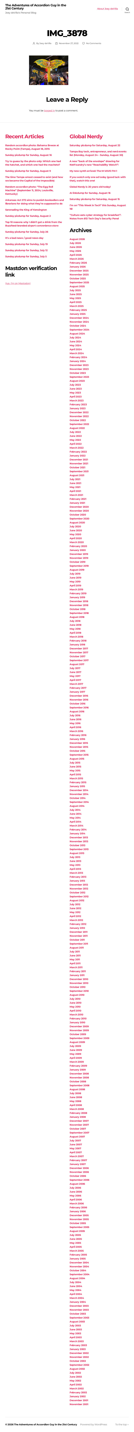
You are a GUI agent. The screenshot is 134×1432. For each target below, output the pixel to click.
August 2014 (77, 806)
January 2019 (77, 597)
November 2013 (79, 841)
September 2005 (79, 1227)
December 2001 (79, 1400)
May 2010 (75, 1006)
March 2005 (77, 1250)
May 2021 (75, 487)
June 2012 (75, 908)
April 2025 (76, 302)
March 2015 (76, 778)
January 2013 (77, 880)
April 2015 (75, 774)
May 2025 (75, 298)
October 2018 (77, 609)
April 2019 (75, 585)
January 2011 (77, 975)
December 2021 (79, 459)
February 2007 (78, 1160)
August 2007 (77, 1136)
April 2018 (75, 632)
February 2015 (78, 782)
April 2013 (75, 869)
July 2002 (75, 1372)
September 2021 (79, 471)
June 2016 (75, 719)
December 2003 (79, 1305)
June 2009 (76, 1050)
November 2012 (79, 888)
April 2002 (76, 1384)
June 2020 (76, 530)
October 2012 (77, 892)
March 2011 (76, 967)
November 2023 (79, 369)
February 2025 (78, 310)
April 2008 (76, 1105)
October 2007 (78, 1128)
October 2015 (77, 750)
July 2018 (75, 621)
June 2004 (76, 1286)
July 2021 (75, 479)
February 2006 (78, 1207)
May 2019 (75, 581)
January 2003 (78, 1349)
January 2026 (78, 266)
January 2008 (78, 1117)
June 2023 (76, 388)
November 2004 (79, 1266)
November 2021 (79, 463)
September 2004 (79, 1274)
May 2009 (75, 1054)
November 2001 (79, 1404)
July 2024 (75, 337)
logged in (49, 110)
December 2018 (79, 601)
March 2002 (77, 1388)
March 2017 (76, 684)
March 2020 (77, 542)
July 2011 (75, 951)
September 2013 (79, 849)
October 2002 (78, 1361)
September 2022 (79, 424)
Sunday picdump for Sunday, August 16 (28, 155)
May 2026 (75, 251)
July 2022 (75, 432)
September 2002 (79, 1365)
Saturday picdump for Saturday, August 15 (95, 199)
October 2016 (77, 703)
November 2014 (79, 794)
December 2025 (79, 270)
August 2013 (77, 853)
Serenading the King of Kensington (26, 209)
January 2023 (78, 408)
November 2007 (79, 1124)
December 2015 (79, 743)
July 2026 (75, 243)
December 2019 (79, 554)
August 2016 (77, 711)
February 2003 (78, 1345)
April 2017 (75, 680)
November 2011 (79, 935)
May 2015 (75, 770)
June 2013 (75, 861)
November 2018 (79, 605)
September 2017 (79, 660)
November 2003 (79, 1309)
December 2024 (79, 317)
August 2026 (77, 239)
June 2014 (75, 813)
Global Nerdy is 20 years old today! (90, 186)
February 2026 (78, 262)
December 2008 (79, 1073)
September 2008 (79, 1085)
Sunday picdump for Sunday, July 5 (26, 256)
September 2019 (79, 565)
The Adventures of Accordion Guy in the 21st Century (35, 7)
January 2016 (77, 739)
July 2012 (75, 904)
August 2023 (77, 380)
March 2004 (77, 1298)
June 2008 (76, 1097)
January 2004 (78, 1302)
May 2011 (75, 959)
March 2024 (77, 353)
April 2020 (76, 538)
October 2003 (78, 1313)
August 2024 (77, 333)
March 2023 (76, 400)
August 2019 (77, 569)
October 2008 (78, 1081)
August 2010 (77, 995)
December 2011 (79, 932)
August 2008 (77, 1089)
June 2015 (75, 766)
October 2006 (78, 1176)
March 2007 (77, 1156)
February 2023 (78, 404)
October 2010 (77, 987)
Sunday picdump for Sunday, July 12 (26, 250)
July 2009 (75, 1046)
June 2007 (76, 1144)
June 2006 (76, 1191)
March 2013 (76, 872)
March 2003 (77, 1341)
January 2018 (77, 644)
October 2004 (78, 1270)
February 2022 (78, 451)
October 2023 (78, 373)
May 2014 (75, 817)
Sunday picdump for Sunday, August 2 (28, 216)
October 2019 (77, 562)
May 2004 (75, 1290)
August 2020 (77, 522)
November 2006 (79, 1172)
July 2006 (75, 1187)
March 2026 (76, 258)
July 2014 (75, 810)
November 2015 (79, 747)
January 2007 (78, 1164)
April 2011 (75, 963)
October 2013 (77, 845)
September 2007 (79, 1132)
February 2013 (78, 876)
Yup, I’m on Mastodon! (17, 283)
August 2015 (77, 758)
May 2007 (75, 1148)
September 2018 (79, 613)
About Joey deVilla (107, 8)
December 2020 (79, 506)
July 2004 (75, 1282)
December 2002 (79, 1353)
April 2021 (75, 491)
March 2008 (77, 1109)
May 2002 (75, 1380)
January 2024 (78, 361)
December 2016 (79, 695)
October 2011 (77, 939)
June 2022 (76, 436)
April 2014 (75, 821)
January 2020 (78, 550)
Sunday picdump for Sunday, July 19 (26, 244)
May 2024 (75, 345)
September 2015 (79, 754)
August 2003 (77, 1321)
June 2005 (76, 1239)
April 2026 (76, 254)
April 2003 (76, 1337)
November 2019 (79, 558)
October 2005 (78, 1223)
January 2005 (78, 1258)
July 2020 (75, 526)
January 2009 (78, 1069)
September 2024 (79, 329)
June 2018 (75, 624)
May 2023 (75, 392)
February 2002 (78, 1392)
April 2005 (76, 1246)
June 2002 (76, 1376)
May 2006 (75, 1195)
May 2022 (75, 439)
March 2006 (77, 1203)
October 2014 (77, 798)
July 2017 (75, 668)
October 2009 (78, 1034)
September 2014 (79, 802)
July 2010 (75, 998)
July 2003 (75, 1325)
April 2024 (76, 349)
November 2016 (79, 699)
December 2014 (79, 790)
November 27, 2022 (69, 43)
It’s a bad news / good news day (24, 238)
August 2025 (77, 286)
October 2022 (78, 420)
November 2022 (79, 416)
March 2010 (76, 1014)
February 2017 (78, 687)
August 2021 (77, 475)
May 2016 (75, 723)
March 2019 (76, 589)
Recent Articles (24, 136)
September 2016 (79, 707)
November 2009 (79, 1030)
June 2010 (75, 1002)
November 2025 (79, 274)
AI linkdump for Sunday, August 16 (90, 193)
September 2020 (79, 518)
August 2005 (77, 1231)
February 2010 (78, 1018)
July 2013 (75, 857)
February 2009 (78, 1065)
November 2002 (79, 1357)
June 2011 (75, 955)
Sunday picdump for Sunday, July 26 (26, 231)
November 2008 (79, 1077)
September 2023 (79, 377)
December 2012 (79, 884)
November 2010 (79, 983)
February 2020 (78, 546)
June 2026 (76, 247)
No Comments (93, 43)
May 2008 (75, 1101)
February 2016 (78, 735)
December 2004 (79, 1262)
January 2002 (78, 1396)
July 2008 (75, 1093)
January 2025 (78, 314)
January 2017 (77, 691)
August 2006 (77, 1183)
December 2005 (79, 1215)
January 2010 (77, 1022)
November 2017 (79, 652)
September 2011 (79, 943)
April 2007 (76, 1152)
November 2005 (79, 1219)
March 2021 (76, 495)
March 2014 (76, 825)
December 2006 (79, 1168)
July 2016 (75, 715)
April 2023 (76, 396)
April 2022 (76, 443)
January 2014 (77, 833)
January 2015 (77, 786)
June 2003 (76, 1329)
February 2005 (78, 1254)
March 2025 (76, 306)
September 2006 (79, 1180)
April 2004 (76, 1294)
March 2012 (76, 920)
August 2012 (77, 900)
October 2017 (77, 656)
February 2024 (78, 357)
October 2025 (78, 278)
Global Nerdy (86, 136)
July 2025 (75, 290)
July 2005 (75, 1235)
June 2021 (75, 483)
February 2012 (78, 924)
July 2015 (75, 762)
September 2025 (79, 282)
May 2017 (75, 676)
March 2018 (76, 636)
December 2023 (79, 365)
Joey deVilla (45, 43)
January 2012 (77, 928)
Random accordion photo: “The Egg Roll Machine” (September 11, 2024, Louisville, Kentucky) (29, 190)
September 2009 (79, 1038)
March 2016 (76, 731)
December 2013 (79, 837)
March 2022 (76, 447)
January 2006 (78, 1211)
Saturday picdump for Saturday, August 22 (95, 145)
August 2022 (77, 428)
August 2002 (77, 1368)
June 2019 (75, 577)
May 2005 (75, 1242)
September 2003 (79, 1317)
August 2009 (77, 1042)
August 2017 (77, 664)
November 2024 (79, 321)
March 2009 (77, 1061)
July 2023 (75, 384)
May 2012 (75, 912)
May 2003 (75, 1333)
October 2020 (78, 514)
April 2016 (75, 727)
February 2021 (78, 499)
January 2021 (77, 502)
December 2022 (79, 412)
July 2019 (75, 573)
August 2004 (77, 1278)
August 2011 (77, 947)
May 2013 (75, 865)
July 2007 (75, 1140)
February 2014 (78, 829)
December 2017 (79, 648)
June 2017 (75, 672)
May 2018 (75, 628)
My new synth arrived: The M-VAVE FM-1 (93, 171)
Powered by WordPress (93, 1424)
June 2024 (76, 341)
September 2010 (79, 991)
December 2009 (79, 1026)
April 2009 (76, 1057)
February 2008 (78, 1113)
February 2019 (78, 593)
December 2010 (79, 979)
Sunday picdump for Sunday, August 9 (28, 171)
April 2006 (76, 1199)
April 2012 (75, 916)
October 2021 (77, 467)
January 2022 (78, 455)
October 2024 (78, 325)
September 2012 (79, 896)
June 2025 (76, 294)
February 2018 (78, 640)
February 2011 (78, 971)
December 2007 (79, 1120)
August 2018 (77, 617)
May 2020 (75, 534)
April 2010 (75, 1010)
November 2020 (79, 510)
